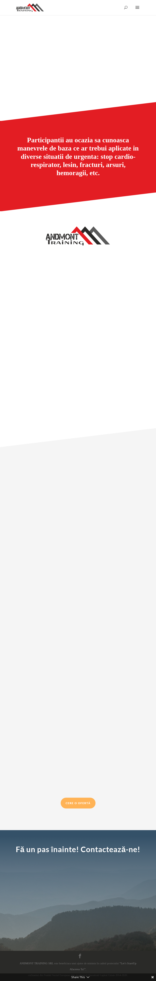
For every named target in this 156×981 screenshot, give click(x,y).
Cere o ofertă (78, 803)
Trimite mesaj (123, 924)
